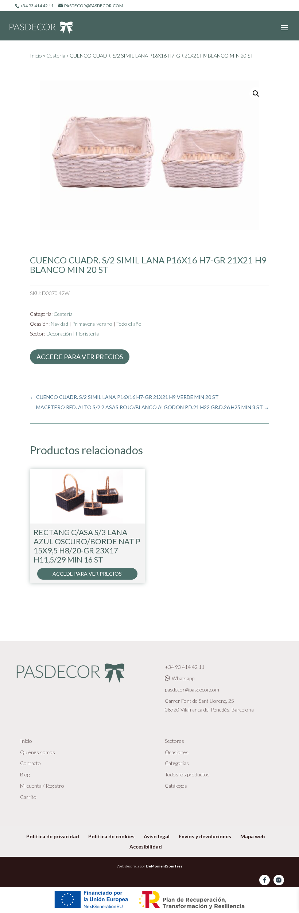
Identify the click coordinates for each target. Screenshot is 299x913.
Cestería (55, 55)
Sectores (174, 741)
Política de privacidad (52, 836)
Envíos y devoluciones (205, 836)
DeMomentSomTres (164, 866)
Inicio (36, 55)
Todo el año (128, 324)
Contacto (30, 763)
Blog (25, 774)
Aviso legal (157, 836)
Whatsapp (183, 678)
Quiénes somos (37, 752)
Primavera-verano (92, 324)
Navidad (59, 324)
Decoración (59, 333)
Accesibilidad (145, 846)
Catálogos (176, 786)
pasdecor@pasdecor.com (192, 689)
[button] (256, 93)
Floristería (87, 333)
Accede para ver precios (79, 357)
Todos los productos (187, 774)
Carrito (28, 797)
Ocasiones (177, 752)
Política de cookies (111, 836)
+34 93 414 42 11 (185, 667)
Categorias (177, 763)
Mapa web (252, 836)
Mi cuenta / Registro (42, 786)
